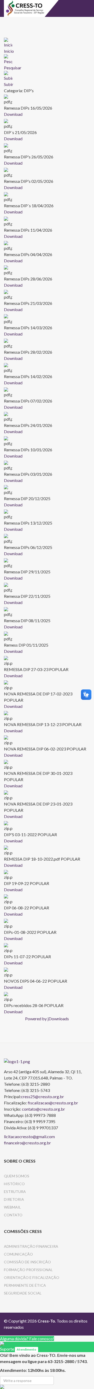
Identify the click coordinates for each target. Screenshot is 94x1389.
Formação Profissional (28, 1269)
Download (13, 114)
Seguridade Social (23, 1293)
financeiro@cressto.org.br (27, 1142)
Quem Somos (16, 1176)
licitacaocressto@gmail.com (29, 1136)
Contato (13, 1215)
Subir (8, 84)
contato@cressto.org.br (43, 1108)
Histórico (14, 1184)
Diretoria (14, 1199)
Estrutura (15, 1191)
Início (9, 51)
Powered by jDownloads (47, 1018)
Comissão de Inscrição (27, 1262)
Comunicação (18, 1254)
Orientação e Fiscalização (31, 1277)
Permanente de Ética (25, 1285)
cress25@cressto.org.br (42, 1096)
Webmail (12, 1207)
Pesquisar (12, 67)
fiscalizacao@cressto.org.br (53, 1102)
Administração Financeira (31, 1246)
